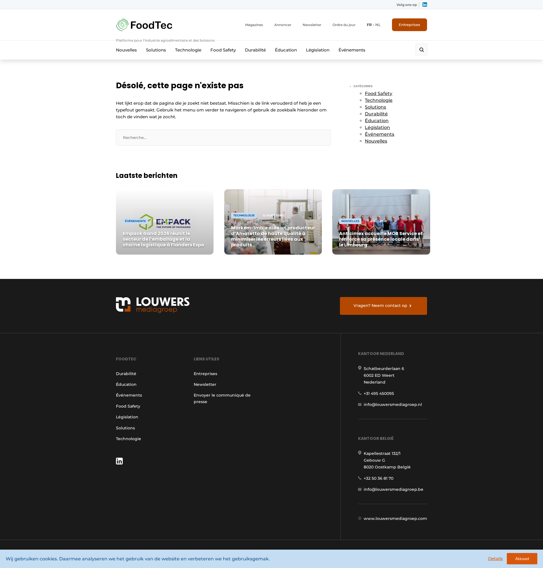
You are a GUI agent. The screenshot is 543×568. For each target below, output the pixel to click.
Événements (352, 50)
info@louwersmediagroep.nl (393, 404)
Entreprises (409, 24)
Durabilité (255, 50)
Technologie (188, 50)
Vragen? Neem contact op (380, 305)
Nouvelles (126, 50)
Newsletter (312, 25)
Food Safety (223, 50)
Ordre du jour (344, 25)
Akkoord (522, 559)
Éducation (286, 50)
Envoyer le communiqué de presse (222, 398)
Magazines (254, 25)
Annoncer (282, 25)
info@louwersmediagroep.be (393, 489)
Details (495, 558)
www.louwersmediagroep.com (395, 518)
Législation (317, 50)
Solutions (156, 50)
